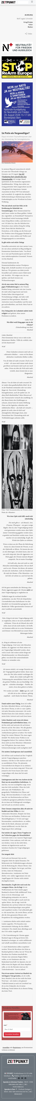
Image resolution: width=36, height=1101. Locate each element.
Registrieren (17, 1048)
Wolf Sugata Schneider (25, 19)
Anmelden (6, 1048)
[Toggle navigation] (32, 1)
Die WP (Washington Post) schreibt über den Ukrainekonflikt (14, 176)
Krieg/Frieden (28, 22)
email (5, 1025)
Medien (30, 27)
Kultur (31, 24)
